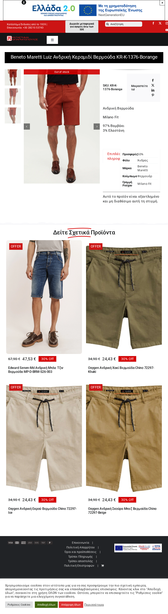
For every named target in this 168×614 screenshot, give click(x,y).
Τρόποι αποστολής (80, 561)
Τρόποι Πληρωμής (80, 556)
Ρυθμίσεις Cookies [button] (19, 604)
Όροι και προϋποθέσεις (80, 552)
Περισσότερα (94, 605)
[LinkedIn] (152, 90)
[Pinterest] (152, 95)
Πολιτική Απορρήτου (80, 547)
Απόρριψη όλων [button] (71, 604)
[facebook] (153, 23)
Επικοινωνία (80, 542)
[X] (152, 85)
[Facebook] (152, 80)
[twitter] (160, 23)
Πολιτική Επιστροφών (79, 565)
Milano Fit (144, 184)
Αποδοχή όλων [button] (46, 604)
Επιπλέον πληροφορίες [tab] (118, 156)
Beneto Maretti (142, 168)
